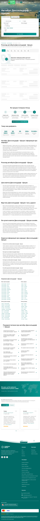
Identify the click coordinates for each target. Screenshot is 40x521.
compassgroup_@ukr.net (27, 495)
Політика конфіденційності (26, 468)
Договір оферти (24, 464)
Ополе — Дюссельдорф (5, 310)
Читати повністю (8, 424)
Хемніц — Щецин (24, 307)
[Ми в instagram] (2, 457)
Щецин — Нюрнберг (24, 292)
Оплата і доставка (25, 466)
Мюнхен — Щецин (24, 314)
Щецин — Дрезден (24, 286)
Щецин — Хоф (23, 289)
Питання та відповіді (25, 472)
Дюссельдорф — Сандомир (6, 297)
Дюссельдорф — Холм (5, 285)
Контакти (31, 2)
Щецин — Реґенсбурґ (24, 293)
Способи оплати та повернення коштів (29, 477)
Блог (22, 450)
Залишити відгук (5, 405)
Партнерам (33, 450)
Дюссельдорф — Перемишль (6, 289)
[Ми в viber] (7, 457)
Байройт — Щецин (24, 310)
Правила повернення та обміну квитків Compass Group (29, 480)
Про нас (23, 453)
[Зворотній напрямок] (20, 21)
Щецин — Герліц (23, 285)
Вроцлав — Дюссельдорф (6, 314)
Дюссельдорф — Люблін (5, 286)
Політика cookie (24, 482)
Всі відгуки (12, 405)
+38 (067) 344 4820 (17, 2)
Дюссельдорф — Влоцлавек (6, 299)
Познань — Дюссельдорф (6, 316)
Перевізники (24, 486)
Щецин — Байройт (24, 290)
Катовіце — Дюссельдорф (6, 307)
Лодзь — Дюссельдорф (5, 317)
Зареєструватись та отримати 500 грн (20, 121)
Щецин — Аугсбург (24, 296)
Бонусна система (25, 470)
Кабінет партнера (34, 453)
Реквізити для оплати (26, 484)
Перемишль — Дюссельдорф (6, 309)
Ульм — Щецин (23, 317)
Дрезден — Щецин (24, 306)
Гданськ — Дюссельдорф (6, 306)
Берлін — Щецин (23, 303)
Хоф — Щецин (23, 309)
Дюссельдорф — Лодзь (5, 296)
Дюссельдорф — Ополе (5, 293)
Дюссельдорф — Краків (5, 290)
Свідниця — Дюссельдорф (6, 313)
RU (36, 2)
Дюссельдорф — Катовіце (6, 292)
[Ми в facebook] (4, 457)
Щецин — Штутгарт (24, 299)
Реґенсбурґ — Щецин (24, 313)
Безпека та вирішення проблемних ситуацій (30, 475)
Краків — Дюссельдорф (5, 303)
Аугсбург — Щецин (24, 316)
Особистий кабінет (26, 2)
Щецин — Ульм (23, 297)
